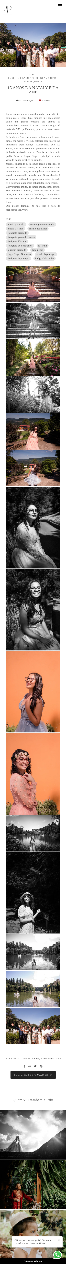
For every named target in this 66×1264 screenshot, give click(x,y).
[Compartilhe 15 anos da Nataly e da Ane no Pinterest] (41, 1066)
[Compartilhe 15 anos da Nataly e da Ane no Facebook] (24, 1066)
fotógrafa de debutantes (20, 245)
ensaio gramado (16, 224)
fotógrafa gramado (17, 233)
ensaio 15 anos (15, 228)
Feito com (33, 1261)
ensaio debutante (38, 228)
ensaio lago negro (46, 254)
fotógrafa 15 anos (17, 241)
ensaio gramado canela (42, 224)
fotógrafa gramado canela (21, 237)
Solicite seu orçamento (33, 1075)
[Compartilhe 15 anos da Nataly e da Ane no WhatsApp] (29, 1066)
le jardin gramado (17, 250)
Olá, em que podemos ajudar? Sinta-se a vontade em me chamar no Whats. (33, 1241)
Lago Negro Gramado (19, 254)
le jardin (42, 245)
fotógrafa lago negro (18, 258)
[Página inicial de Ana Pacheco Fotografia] (8, 9)
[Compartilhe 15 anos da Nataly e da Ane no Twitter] (35, 1066)
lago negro (37, 250)
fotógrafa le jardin (44, 258)
